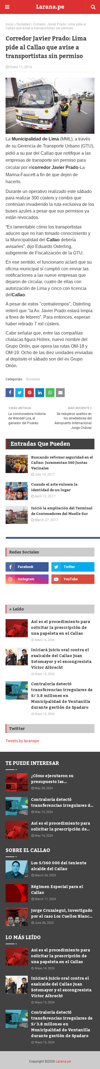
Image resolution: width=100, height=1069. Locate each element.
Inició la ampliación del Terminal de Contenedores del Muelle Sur (61, 511)
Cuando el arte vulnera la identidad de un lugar (54, 487)
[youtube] (72, 579)
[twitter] (72, 567)
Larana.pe (50, 7)
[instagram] (27, 579)
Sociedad (23, 24)
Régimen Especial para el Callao (57, 890)
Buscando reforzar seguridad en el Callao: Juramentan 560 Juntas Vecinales (62, 463)
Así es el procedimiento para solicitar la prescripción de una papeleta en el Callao (60, 628)
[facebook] (27, 567)
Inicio (10, 24)
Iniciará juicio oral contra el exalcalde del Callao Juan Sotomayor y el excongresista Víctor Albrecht (61, 659)
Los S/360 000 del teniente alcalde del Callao (58, 866)
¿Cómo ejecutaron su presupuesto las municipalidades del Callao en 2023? (62, 779)
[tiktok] (27, 591)
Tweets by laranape (22, 741)
